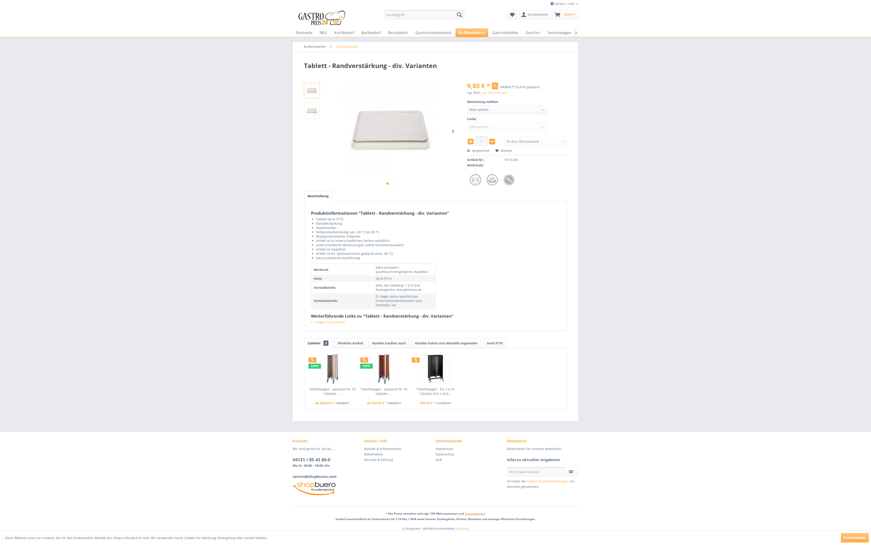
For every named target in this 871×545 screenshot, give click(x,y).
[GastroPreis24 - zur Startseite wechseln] (323, 18)
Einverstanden (855, 537)
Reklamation (373, 454)
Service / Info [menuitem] (564, 4)
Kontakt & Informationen (382, 449)
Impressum (444, 449)
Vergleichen (480, 150)
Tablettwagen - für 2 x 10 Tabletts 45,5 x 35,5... (435, 391)
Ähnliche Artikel (350, 343)
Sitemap (463, 528)
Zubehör (317, 343)
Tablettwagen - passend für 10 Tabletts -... (332, 391)
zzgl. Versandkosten (494, 93)
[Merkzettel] (512, 14)
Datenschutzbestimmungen (548, 481)
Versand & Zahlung (378, 459)
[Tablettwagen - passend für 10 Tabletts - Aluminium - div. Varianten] (332, 369)
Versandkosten (475, 514)
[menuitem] (424, 14)
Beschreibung (318, 196)
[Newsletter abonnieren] (571, 471)
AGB (439, 459)
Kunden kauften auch (389, 343)
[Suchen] (459, 14)
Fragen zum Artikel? (329, 322)
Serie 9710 (495, 343)
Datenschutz (445, 454)
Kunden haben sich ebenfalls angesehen (446, 343)
